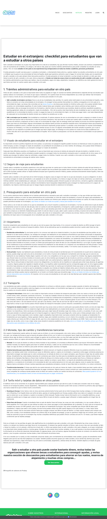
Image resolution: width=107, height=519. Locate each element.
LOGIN (97, 12)
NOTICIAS (79, 12)
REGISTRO (88, 12)
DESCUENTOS (67, 12)
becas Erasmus (47, 104)
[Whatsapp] (56, 495)
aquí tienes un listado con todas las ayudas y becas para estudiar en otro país (56, 201)
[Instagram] (50, 495)
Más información (73, 516)
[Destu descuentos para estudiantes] (53, 462)
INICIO (57, 12)
